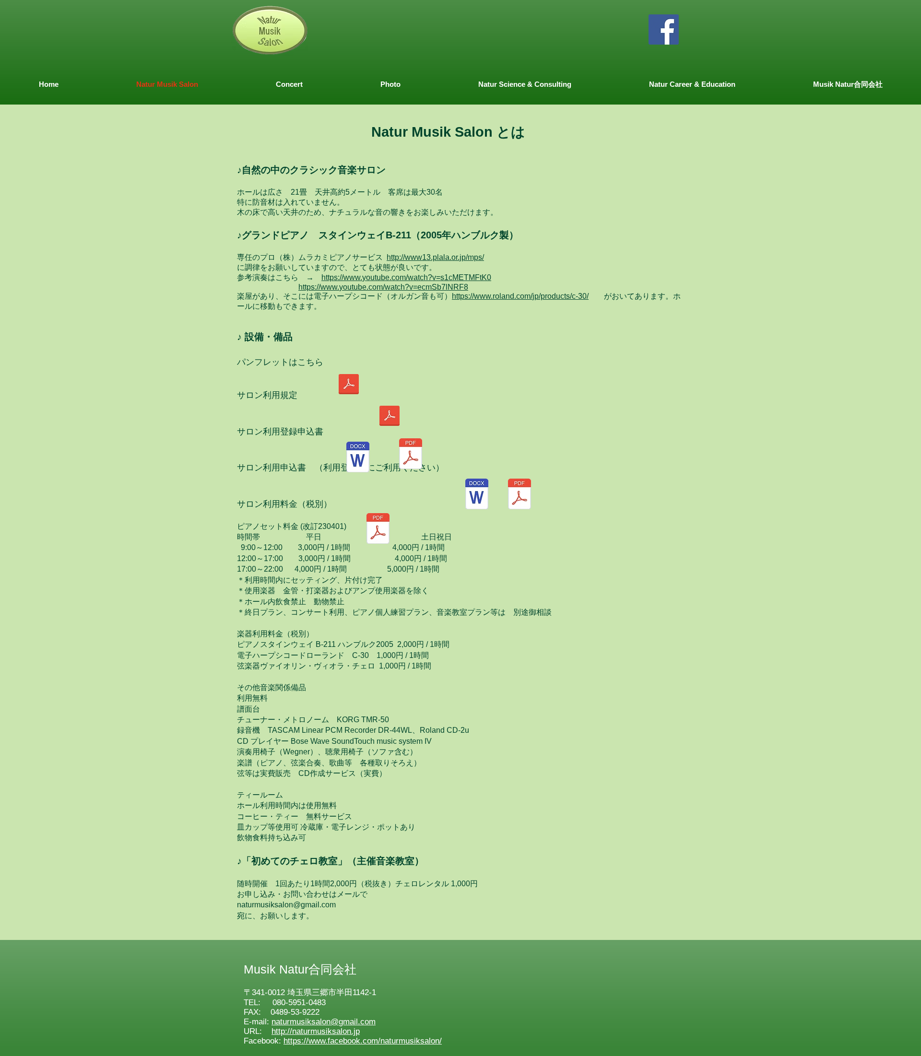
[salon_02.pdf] (519, 494)
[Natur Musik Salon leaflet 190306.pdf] (348, 385)
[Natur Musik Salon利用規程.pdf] (389, 417)
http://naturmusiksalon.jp (316, 1031)
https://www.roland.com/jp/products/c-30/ (520, 296)
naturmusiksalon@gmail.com (286, 905)
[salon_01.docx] (358, 458)
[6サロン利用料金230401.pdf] (378, 529)
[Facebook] (664, 29)
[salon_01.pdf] (411, 454)
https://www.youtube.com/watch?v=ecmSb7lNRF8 (383, 287)
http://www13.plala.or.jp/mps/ (435, 257)
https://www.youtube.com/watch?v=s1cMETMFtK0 (406, 277)
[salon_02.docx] (477, 495)
